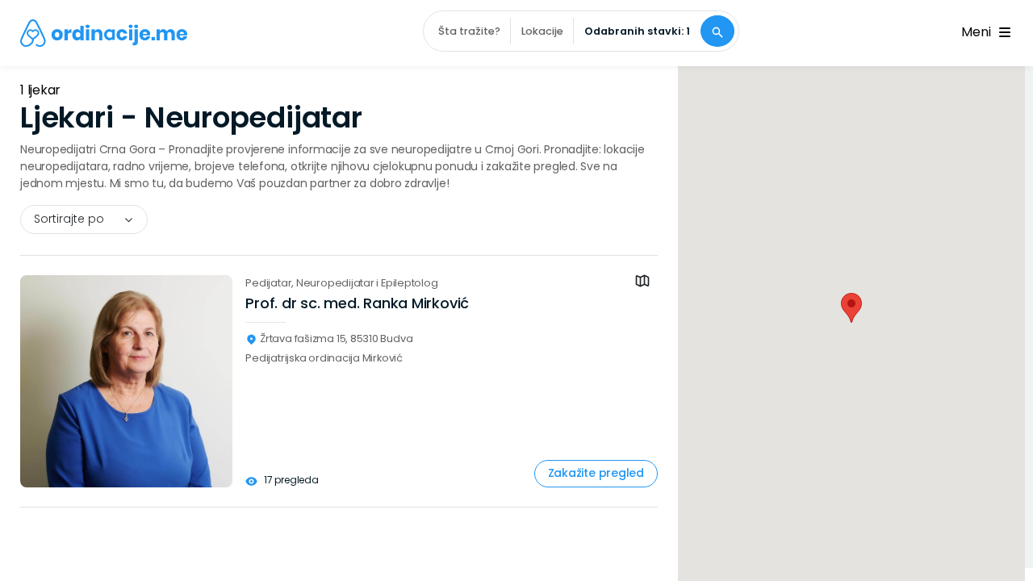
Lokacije (542, 31)
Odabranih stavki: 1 (637, 31)
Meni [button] (979, 32)
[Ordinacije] (103, 33)
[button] (851, 308)
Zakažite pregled (596, 473)
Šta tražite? (469, 31)
